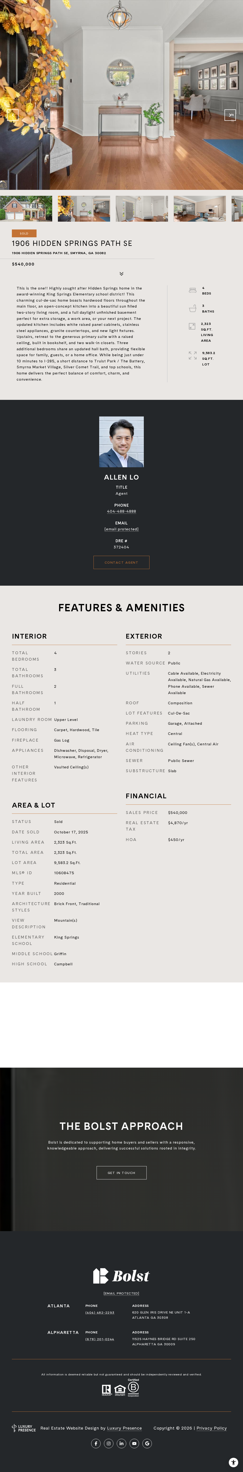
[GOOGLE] (147, 1443)
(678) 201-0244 (99, 1339)
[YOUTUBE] (134, 1443)
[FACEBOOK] (96, 1443)
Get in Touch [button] (122, 1172)
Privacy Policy (211, 1428)
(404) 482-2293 (100, 1312)
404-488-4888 (121, 511)
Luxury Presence (124, 1428)
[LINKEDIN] (121, 1443)
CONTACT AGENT (122, 562)
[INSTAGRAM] (108, 1443)
